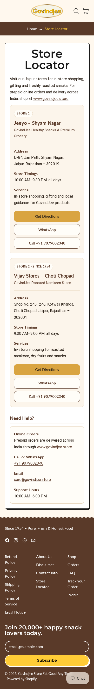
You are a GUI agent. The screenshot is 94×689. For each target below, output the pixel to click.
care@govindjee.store (32, 479)
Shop (71, 556)
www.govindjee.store (50, 98)
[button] (76, 11)
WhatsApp (47, 230)
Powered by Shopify (22, 679)
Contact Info (47, 572)
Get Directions (47, 216)
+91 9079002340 (28, 463)
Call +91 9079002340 (47, 243)
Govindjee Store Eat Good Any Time (45, 674)
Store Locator (56, 28)
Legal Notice (15, 612)
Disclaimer (45, 564)
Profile (73, 594)
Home (32, 28)
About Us (44, 556)
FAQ (71, 572)
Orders (73, 564)
